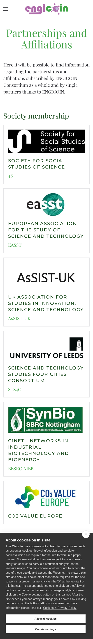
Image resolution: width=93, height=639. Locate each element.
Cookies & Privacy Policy (60, 607)
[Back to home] (46, 9)
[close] (86, 534)
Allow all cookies (46, 618)
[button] (5, 9)
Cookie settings (45, 629)
